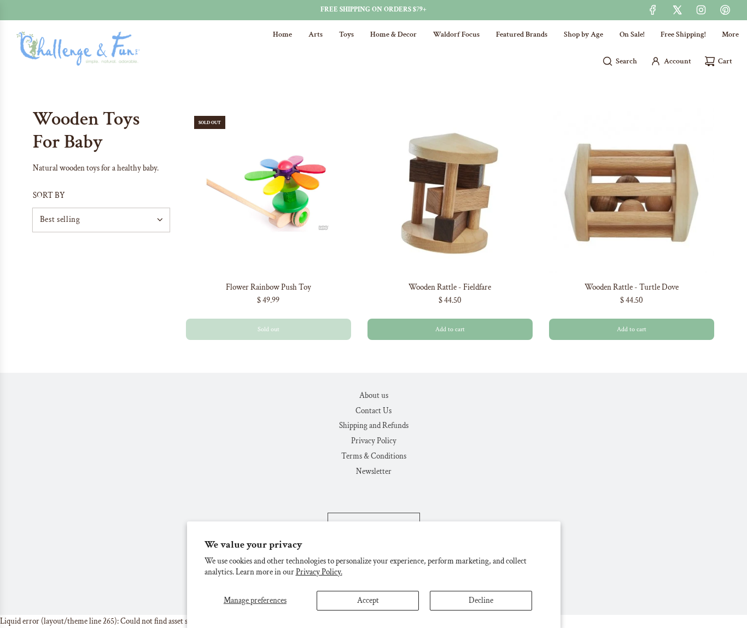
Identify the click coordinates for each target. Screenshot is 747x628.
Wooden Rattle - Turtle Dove (632, 287)
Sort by (49, 195)
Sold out (268, 329)
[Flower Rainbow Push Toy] (268, 190)
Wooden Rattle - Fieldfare (449, 287)
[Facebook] (653, 9)
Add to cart (450, 329)
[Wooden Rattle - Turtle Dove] (631, 190)
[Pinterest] (725, 9)
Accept (368, 600)
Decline (481, 600)
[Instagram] (701, 9)
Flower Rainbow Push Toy (268, 287)
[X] (677, 9)
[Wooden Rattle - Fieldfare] (450, 190)
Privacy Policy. (319, 572)
